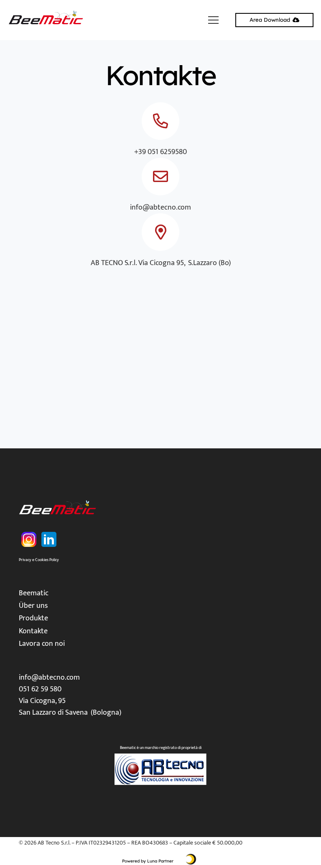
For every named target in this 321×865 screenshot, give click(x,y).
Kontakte (33, 631)
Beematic (33, 593)
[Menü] (213, 20)
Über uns (33, 605)
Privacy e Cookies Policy (39, 559)
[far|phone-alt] (160, 121)
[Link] (47, 20)
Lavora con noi (42, 643)
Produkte (33, 618)
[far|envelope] (160, 176)
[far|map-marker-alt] (160, 232)
